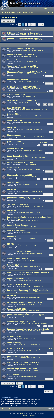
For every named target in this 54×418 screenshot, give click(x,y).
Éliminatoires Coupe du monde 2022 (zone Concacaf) (27, 72)
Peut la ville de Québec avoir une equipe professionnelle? (29, 349)
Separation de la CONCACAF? (18, 279)
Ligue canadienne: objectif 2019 (19, 175)
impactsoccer (24, 34)
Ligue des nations (14, 135)
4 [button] (31, 25)
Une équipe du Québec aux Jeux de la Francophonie (27, 290)
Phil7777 (23, 358)
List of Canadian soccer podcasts (20, 162)
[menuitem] (48, 8)
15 (46, 104)
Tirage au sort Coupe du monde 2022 (21, 66)
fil (20, 164)
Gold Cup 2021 (13, 114)
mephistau (23, 280)
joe (21, 338)
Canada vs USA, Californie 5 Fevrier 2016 (23, 362)
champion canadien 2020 (16, 94)
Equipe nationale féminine (17, 80)
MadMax (23, 74)
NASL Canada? (13, 375)
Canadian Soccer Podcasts (17, 259)
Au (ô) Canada (9, 17)
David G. (23, 370)
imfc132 (22, 61)
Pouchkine (23, 88)
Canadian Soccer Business (17, 225)
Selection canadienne (15, 182)
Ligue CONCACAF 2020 (16, 108)
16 (49, 104)
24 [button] (39, 25)
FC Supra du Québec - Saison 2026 (20, 48)
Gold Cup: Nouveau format (17, 285)
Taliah (22, 227)
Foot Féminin (12, 237)
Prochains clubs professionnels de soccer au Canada (28, 329)
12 (46, 145)
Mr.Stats (22, 350)
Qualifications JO (14, 336)
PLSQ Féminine (13, 244)
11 (43, 145)
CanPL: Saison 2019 (15, 149)
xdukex (22, 253)
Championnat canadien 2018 (18, 197)
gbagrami (23, 67)
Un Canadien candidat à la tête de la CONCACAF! (26, 303)
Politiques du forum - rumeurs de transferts (24, 38)
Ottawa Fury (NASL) (14, 141)
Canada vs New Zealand (16, 230)
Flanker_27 (23, 220)
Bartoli (22, 310)
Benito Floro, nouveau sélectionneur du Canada (25, 314)
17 (51, 104)
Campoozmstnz (25, 143)
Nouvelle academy (14, 343)
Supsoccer (23, 344)
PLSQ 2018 (11, 211)
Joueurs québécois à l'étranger (19, 251)
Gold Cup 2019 (13, 168)
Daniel (22, 116)
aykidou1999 (24, 191)
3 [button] (28, 25)
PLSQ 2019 (11, 128)
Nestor (22, 292)
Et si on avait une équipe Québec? (20, 54)
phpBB (21, 413)
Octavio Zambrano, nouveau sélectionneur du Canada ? (28, 272)
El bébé (22, 297)
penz (21, 81)
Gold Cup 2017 (13, 265)
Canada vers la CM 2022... (17, 309)
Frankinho (23, 212)
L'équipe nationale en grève (18, 60)
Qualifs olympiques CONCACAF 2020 (21, 87)
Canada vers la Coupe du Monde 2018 (21, 322)
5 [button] (34, 25)
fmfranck (23, 376)
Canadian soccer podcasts (17, 356)
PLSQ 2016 (11, 295)
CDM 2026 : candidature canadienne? (21, 101)
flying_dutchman (25, 50)
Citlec (22, 56)
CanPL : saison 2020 (15, 120)
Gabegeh (23, 169)
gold (21, 184)
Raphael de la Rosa (26, 330)
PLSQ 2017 (11, 190)
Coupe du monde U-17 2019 (18, 156)
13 (49, 145)
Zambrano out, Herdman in (17, 205)
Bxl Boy (22, 364)
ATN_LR (23, 129)
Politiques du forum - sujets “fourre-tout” (23, 33)
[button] (19, 24)
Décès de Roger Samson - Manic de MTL (23, 369)
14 (43, 104)
